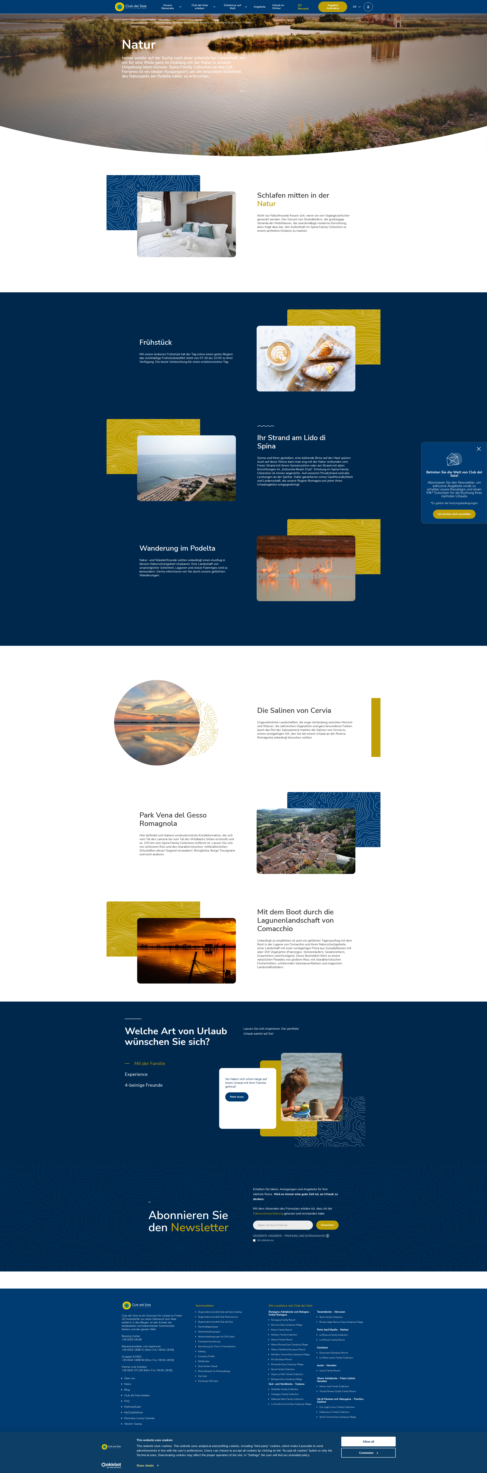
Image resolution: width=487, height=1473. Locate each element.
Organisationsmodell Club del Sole (215, 1321)
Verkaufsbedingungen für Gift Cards (216, 1336)
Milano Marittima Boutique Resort (288, 1349)
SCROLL (243, 91)
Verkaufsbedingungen (209, 1331)
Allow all (368, 1441)
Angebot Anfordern (333, 6)
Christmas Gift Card (208, 1381)
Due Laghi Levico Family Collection (337, 1407)
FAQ (127, 1401)
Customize (366, 1452)
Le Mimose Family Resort (332, 1339)
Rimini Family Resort (281, 1329)
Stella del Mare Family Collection (287, 1399)
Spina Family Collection (227, 22)
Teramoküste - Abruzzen (331, 1312)
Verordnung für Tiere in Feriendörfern (217, 1346)
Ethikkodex (203, 1361)
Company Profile (206, 1356)
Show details (145, 1465)
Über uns (129, 1378)
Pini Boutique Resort (281, 1359)
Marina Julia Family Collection (334, 1386)
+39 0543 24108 (132, 1339)
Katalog (202, 1351)
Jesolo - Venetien (327, 1365)
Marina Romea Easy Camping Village (289, 1344)
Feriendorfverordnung (209, 1341)
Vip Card (202, 1376)
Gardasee (322, 1347)
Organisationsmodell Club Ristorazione (218, 1316)
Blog (127, 1390)
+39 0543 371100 (132, 1370)
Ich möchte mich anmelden (454, 514)
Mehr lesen (237, 1104)
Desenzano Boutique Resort (333, 1352)
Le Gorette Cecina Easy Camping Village (291, 1404)
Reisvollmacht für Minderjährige (214, 1371)
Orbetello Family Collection (284, 1389)
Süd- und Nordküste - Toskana (286, 1384)
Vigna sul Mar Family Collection (287, 1374)
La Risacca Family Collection (333, 1334)
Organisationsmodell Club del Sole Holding (220, 1311)
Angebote (260, 7)
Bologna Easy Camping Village (286, 1379)
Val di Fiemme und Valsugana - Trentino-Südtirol (340, 1400)
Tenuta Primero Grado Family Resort (337, 1391)
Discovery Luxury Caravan (139, 1418)
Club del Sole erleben (137, 1395)
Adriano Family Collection (284, 1334)
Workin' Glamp (133, 1424)
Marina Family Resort (281, 1339)
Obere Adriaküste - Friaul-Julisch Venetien (336, 1380)
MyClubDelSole (133, 1412)
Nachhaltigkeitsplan (208, 1326)
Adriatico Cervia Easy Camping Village (290, 1354)
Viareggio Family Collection (285, 1394)
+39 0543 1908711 (133, 1350)
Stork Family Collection (331, 1317)
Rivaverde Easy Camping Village (287, 1364)
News (127, 1384)
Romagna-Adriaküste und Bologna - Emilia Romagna (290, 1313)
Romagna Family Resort (283, 1319)
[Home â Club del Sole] (130, 7)
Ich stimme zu (265, 1240)
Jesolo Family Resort (329, 1370)
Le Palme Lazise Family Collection (336, 1357)
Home (126, 22)
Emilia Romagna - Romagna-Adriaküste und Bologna (181, 22)
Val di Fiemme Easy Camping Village (337, 1416)
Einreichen (327, 1225)
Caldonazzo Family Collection (334, 1412)
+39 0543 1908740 (133, 1360)
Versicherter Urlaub (207, 1366)
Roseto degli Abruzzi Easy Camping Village (341, 1322)
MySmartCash (132, 1407)
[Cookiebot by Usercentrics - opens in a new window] (111, 1465)
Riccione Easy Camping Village (286, 1324)
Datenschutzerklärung (268, 1213)
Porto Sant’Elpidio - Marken (333, 1329)
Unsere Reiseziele (139, 22)
